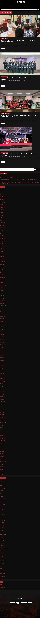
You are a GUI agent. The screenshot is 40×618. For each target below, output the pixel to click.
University (1, 578)
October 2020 (2, 303)
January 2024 (2, 240)
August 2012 (2, 463)
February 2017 (2, 375)
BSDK (3, 517)
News (1, 552)
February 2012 (2, 469)
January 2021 (2, 298)
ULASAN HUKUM (3, 574)
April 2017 (2, 371)
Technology (2, 570)
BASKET (3, 515)
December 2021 (2, 280)
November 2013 (3, 438)
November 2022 (3, 262)
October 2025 (2, 205)
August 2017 (2, 365)
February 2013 (2, 453)
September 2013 (3, 441)
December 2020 (2, 300)
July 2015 (1, 406)
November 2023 (3, 243)
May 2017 (1, 370)
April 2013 (2, 450)
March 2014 (2, 432)
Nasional (6, 38)
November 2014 (3, 419)
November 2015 (3, 399)
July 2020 (1, 308)
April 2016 (2, 391)
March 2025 (2, 217)
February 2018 (2, 355)
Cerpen (2, 563)
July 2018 (1, 347)
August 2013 (2, 443)
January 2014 (2, 435)
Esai (2, 507)
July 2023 (1, 249)
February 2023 (2, 258)
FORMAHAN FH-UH (4, 498)
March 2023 (2, 256)
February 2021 (2, 297)
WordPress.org (2, 589)
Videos (2, 537)
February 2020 (2, 316)
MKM (2, 503)
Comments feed (3, 587)
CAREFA (3, 519)
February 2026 (2, 199)
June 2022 (1, 271)
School (1, 566)
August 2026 (2, 189)
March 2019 (2, 334)
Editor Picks (2, 483)
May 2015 (1, 409)
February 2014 (2, 433)
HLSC (3, 523)
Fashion (1, 487)
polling (2, 535)
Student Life (2, 568)
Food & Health (2, 488)
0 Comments (18, 80)
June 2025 (1, 212)
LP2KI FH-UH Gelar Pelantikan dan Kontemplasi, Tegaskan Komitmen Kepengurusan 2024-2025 (19, 115)
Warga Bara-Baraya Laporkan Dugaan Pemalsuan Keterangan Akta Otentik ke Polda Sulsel (18, 40)
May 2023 (1, 253)
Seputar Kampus (4, 547)
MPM (3, 530)
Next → (37, 167)
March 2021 (2, 295)
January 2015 (2, 415)
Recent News (2, 560)
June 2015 (1, 407)
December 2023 (2, 241)
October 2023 (2, 245)
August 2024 (2, 228)
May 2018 (1, 350)
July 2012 (1, 464)
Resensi (3, 510)
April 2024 (2, 235)
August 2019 (2, 326)
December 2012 (2, 456)
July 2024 (1, 230)
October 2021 (2, 284)
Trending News (2, 573)
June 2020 (1, 310)
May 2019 (1, 331)
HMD (2, 499)
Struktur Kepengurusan (34, 6)
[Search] (38, 9)
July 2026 (1, 191)
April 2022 (2, 274)
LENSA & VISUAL (3, 534)
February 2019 (2, 336)
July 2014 (1, 425)
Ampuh (3, 501)
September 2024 (3, 227)
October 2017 (2, 362)
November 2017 (3, 360)
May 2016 (1, 389)
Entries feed (2, 585)
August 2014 (2, 423)
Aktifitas (2, 152)
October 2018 (2, 342)
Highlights (2, 490)
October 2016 (2, 381)
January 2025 (2, 220)
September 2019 (3, 324)
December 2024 (2, 222)
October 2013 (2, 440)
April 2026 (2, 196)
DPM (2, 496)
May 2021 (1, 292)
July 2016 (1, 386)
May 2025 (1, 214)
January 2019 (2, 337)
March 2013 (2, 451)
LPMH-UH (3, 528)
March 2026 (2, 197)
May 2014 (1, 428)
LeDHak (2, 76)
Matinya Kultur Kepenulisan (5, 180)
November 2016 (3, 380)
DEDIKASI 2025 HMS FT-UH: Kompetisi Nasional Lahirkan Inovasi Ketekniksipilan (18, 154)
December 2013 (2, 437)
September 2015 (3, 402)
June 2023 (1, 251)
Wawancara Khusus (4, 548)
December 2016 (2, 378)
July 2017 (1, 367)
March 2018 (2, 354)
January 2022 (2, 279)
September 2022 (3, 266)
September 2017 (3, 363)
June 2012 (1, 466)
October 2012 (2, 459)
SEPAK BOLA (4, 532)
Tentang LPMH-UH (20, 602)
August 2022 (2, 267)
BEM (2, 494)
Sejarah (25, 6)
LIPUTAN (2, 38)
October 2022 (2, 264)
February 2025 (2, 218)
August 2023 (2, 248)
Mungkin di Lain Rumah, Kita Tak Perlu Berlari (8, 176)
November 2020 (3, 301)
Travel (1, 571)
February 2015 (2, 414)
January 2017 (2, 376)
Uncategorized (2, 576)
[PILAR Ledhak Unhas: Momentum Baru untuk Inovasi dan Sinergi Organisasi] (20, 63)
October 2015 (2, 401)
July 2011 (1, 472)
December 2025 (2, 202)
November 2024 (3, 223)
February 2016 (2, 394)
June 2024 (1, 232)
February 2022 (2, 277)
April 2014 (2, 430)
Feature (2, 543)
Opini (3, 509)
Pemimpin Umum (18, 6)
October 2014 (2, 420)
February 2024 (2, 238)
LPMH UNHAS (9, 80)
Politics (2, 553)
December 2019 (2, 319)
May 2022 (1, 272)
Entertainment (2, 485)
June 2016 (1, 388)
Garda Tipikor (4, 520)
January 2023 (2, 259)
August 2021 (2, 287)
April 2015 (2, 410)
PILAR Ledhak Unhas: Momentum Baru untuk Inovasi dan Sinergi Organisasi (18, 78)
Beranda (3, 6)
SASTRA (1, 561)
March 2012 (2, 467)
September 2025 (3, 207)
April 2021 (2, 293)
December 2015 (2, 397)
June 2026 (1, 192)
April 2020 (2, 313)
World (2, 556)
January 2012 (2, 471)
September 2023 (3, 246)
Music (1, 550)
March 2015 (2, 412)
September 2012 (3, 461)
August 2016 (2, 384)
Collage (1, 482)
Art (0, 480)
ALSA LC (3, 514)
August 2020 (2, 306)
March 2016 (2, 393)
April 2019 (2, 332)
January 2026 (2, 201)
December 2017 (2, 358)
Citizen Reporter (4, 542)
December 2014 (2, 417)
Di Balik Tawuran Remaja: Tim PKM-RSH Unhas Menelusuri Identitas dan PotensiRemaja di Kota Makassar (18, 179)
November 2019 (3, 321)
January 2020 (2, 318)
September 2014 (3, 422)
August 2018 (2, 345)
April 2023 (2, 254)
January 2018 (2, 357)
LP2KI (6, 113)
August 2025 (2, 209)
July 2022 (1, 269)
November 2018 (3, 341)
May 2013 (1, 448)
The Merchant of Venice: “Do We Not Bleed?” (7, 177)
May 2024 (1, 233)
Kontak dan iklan (9, 6)
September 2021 (3, 285)
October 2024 (2, 225)
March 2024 (2, 236)
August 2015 (2, 404)
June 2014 (1, 427)
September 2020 (3, 305)
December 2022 (2, 261)
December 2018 (2, 339)
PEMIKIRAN (3, 504)
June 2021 (1, 290)
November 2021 (3, 282)
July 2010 (1, 474)
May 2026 (1, 194)
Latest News (2, 491)
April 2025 (2, 215)
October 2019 (2, 323)
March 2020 (2, 314)
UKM (8, 113)
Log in (1, 584)
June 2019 (1, 329)
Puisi (2, 564)
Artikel (3, 506)
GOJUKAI (3, 522)
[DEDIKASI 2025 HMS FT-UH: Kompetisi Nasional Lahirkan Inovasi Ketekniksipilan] (20, 139)
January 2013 (2, 454)
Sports (2, 555)
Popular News (2, 558)
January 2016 (2, 396)
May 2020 (1, 311)
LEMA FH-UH (2, 493)
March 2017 (2, 373)
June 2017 (1, 368)
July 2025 (1, 210)
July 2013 (1, 445)
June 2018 (1, 349)
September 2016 (3, 383)
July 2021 (1, 288)
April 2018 (2, 352)
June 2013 (1, 446)
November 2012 (3, 458)
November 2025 (3, 204)
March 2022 (2, 275)
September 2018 (3, 344)
